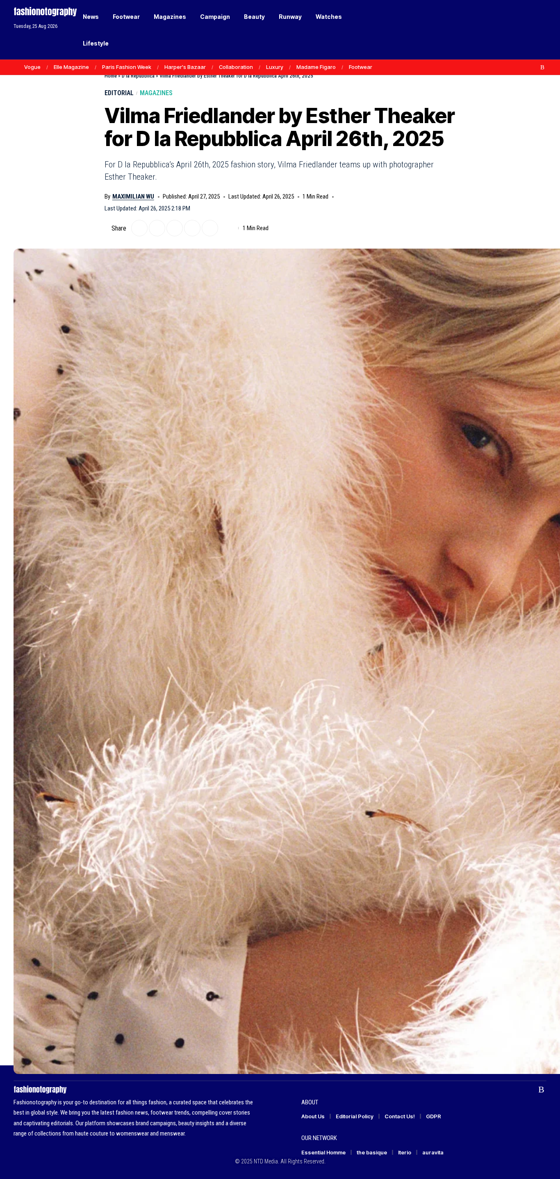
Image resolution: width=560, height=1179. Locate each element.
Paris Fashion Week (126, 67)
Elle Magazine (71, 67)
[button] (526, 30)
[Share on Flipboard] (157, 228)
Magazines (156, 93)
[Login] (509, 30)
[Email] (174, 228)
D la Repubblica (138, 76)
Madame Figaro (316, 67)
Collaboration (236, 67)
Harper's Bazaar (185, 67)
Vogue (32, 67)
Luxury (274, 67)
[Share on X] (139, 228)
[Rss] (542, 67)
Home (111, 76)
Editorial (119, 93)
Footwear (360, 67)
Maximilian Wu (133, 196)
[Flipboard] (533, 67)
